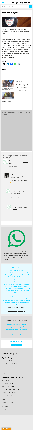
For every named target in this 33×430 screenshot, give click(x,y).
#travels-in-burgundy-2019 (11, 332)
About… (4, 399)
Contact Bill (5, 406)
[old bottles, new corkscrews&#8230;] (23, 85)
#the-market (23, 329)
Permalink (25, 162)
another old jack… (11, 12)
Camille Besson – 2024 (7, 395)
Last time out (5, 29)
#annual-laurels (11, 324)
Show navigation (3, 2)
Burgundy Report (21, 2)
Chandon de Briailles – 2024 (9, 392)
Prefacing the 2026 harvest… (9, 361)
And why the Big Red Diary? (16, 311)
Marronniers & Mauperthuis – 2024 (10, 389)
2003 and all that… (6, 370)
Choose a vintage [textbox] (16, 345)
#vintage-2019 (21, 327)
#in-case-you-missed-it (12, 329)
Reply (10, 163)
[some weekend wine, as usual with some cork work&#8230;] (8, 95)
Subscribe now (5, 409)
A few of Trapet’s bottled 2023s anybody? (12, 364)
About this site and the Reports (16, 307)
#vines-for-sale (24, 332)
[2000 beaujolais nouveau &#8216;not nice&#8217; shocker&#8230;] (8, 83)
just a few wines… (6, 367)
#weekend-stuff (16, 334)
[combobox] (16, 345)
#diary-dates (12, 327)
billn (9, 15)
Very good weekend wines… (9, 373)
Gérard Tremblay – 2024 (8, 386)
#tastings (24, 324)
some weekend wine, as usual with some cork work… (7, 102)
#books (18, 324)
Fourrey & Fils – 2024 (7, 383)
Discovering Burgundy (7, 402)
